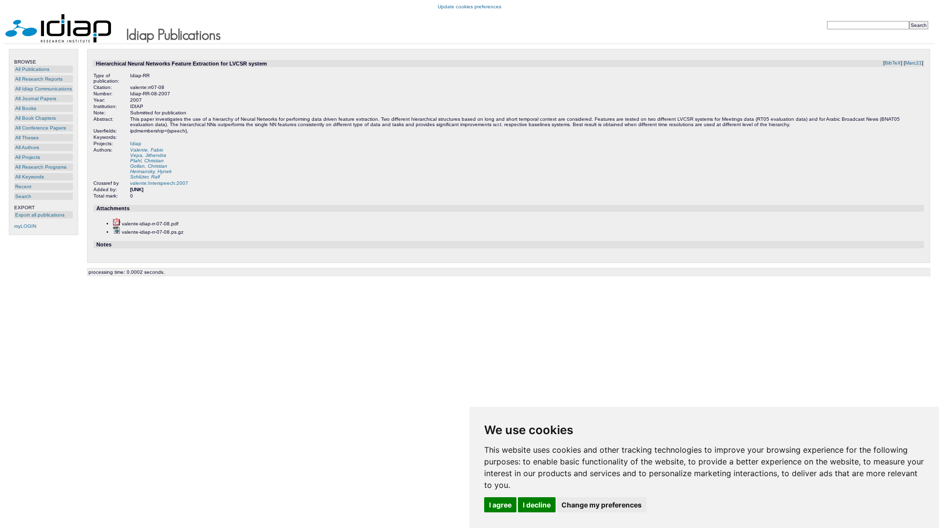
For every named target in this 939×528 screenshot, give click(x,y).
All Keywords (29, 176)
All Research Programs (41, 167)
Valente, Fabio (146, 150)
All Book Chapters (35, 118)
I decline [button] (537, 505)
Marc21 (913, 63)
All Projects (27, 157)
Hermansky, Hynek (151, 171)
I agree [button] (500, 505)
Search (23, 196)
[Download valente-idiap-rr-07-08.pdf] (116, 223)
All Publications (32, 69)
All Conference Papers (40, 128)
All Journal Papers (35, 98)
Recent (23, 186)
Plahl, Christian (147, 160)
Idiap (135, 143)
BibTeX (893, 63)
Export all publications (40, 215)
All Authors (27, 147)
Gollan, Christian (148, 166)
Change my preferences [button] (601, 505)
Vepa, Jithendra (148, 155)
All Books (25, 108)
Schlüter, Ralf (145, 176)
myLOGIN (25, 226)
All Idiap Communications (43, 88)
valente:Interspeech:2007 (159, 183)
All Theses (27, 137)
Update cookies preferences (469, 6)
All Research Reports (39, 79)
